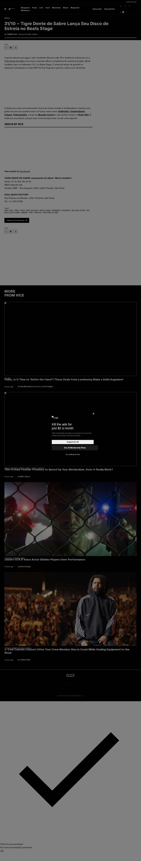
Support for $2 (73, 442)
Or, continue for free (73, 454)
